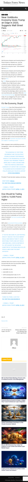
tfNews (4, 30)
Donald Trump (5, 107)
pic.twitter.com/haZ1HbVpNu (11, 183)
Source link (4, 321)
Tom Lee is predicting (17, 217)
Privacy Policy (11, 477)
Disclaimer (17, 477)
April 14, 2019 (20, 257)
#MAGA (12, 181)
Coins (6, 12)
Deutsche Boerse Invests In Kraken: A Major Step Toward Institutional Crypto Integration (13, 401)
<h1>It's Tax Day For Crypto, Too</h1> (6, 330)
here (7, 68)
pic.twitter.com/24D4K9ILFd (11, 299)
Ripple (10, 12)
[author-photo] (14, 345)
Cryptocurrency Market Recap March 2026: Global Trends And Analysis (13, 469)
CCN (4, 81)
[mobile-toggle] (2, 9)
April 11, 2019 (20, 189)
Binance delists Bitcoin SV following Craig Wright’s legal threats (21, 331)
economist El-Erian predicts (15, 223)
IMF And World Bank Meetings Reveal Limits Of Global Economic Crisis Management (13, 378)
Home (2, 12)
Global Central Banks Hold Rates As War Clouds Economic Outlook (12, 423)
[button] (26, 9)
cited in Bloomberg (14, 173)
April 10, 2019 (20, 305)
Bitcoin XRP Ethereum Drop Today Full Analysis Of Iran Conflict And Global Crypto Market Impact (13, 446)
